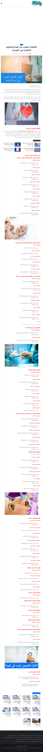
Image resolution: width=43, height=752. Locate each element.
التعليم (8, 748)
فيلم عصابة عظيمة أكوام (31, 735)
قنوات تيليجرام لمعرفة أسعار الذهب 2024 (36, 739)
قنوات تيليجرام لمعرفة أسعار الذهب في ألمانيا (22, 739)
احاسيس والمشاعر (31, 748)
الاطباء (21, 44)
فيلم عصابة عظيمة (39, 735)
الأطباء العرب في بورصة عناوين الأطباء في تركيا (7, 702)
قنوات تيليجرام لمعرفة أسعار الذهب (9, 737)
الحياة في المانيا (4, 748)
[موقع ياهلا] (37, 3)
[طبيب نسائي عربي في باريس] (26, 720)
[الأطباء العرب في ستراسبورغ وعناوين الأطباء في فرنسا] (18, 150)
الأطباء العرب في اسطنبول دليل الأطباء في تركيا (17, 702)
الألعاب (15, 748)
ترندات (27, 748)
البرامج (10, 748)
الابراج (13, 748)
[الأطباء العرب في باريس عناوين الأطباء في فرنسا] (26, 697)
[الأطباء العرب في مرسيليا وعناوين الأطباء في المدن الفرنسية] (36, 697)
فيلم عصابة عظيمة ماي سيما (19, 737)
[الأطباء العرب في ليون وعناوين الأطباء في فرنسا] (37, 144)
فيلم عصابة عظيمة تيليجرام (12, 735)
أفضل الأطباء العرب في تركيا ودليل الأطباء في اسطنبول (7, 714)
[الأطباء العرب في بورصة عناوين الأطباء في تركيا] (7, 697)
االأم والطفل (37, 748)
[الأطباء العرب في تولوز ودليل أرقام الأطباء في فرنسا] (37, 150)
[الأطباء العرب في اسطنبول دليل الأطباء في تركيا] (16, 697)
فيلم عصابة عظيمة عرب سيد (37, 737)
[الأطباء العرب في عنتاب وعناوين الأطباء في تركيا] (16, 709)
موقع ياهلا (28, 53)
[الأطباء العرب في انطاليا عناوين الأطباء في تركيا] (36, 709)
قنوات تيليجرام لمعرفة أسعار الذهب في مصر (20, 741)
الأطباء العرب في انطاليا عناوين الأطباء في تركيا (36, 714)
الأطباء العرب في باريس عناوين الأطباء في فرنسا (31, 324)
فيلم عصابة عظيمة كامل (28, 737)
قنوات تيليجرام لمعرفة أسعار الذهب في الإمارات (35, 741)
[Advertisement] (21, 16)
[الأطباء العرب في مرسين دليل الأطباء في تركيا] (26, 709)
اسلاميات (18, 748)
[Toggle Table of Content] (38, 86)
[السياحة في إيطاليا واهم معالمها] (36, 720)
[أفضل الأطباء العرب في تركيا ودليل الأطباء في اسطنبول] (7, 709)
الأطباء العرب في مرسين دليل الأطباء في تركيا (26, 714)
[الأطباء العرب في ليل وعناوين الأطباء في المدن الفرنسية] (18, 144)
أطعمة (40, 748)
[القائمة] (1, 4)
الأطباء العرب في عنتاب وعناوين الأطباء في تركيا (17, 714)
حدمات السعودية (23, 748)
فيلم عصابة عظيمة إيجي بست (22, 735)
